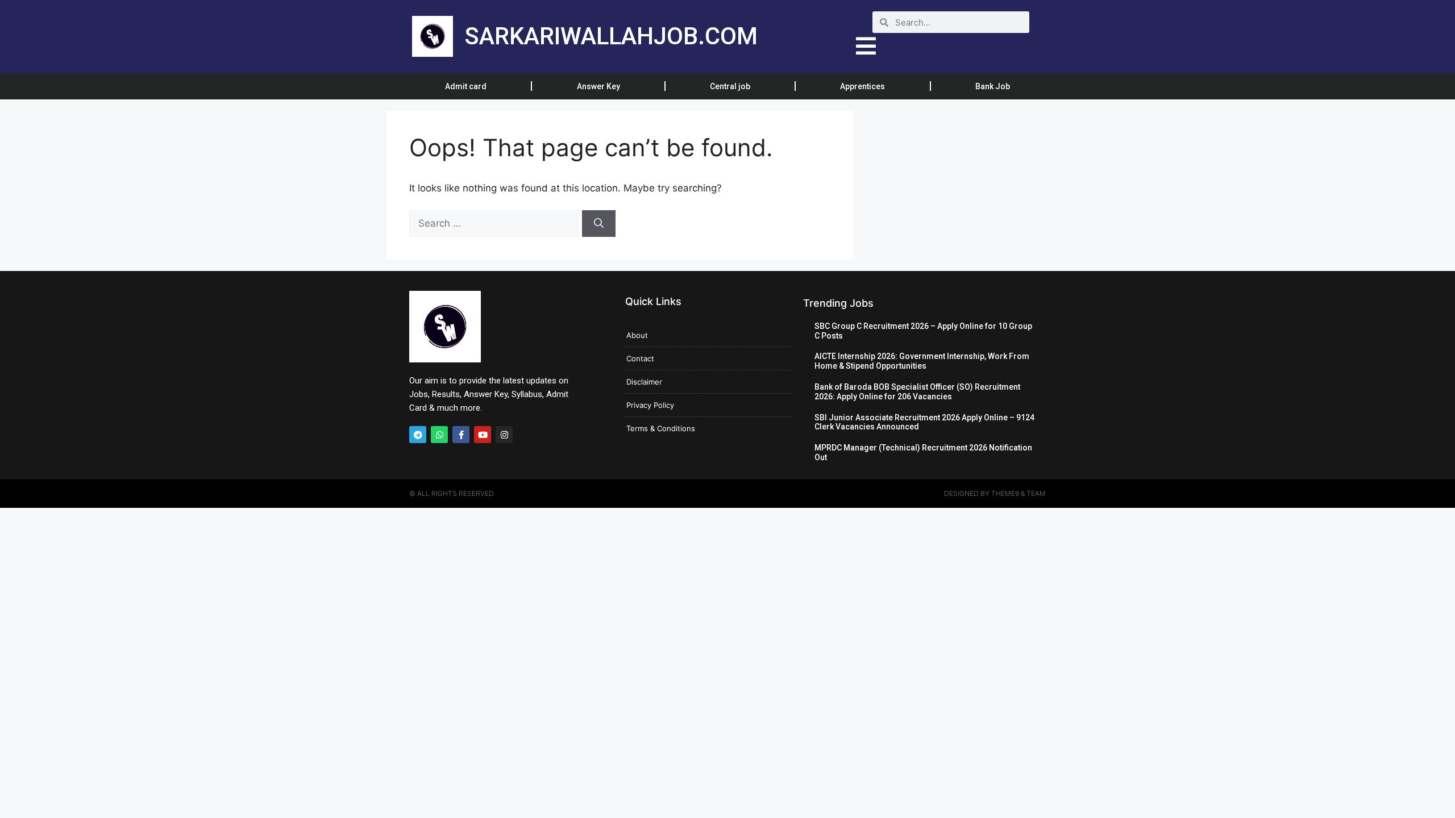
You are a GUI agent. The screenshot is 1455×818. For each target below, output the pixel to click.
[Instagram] (504, 434)
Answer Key (598, 86)
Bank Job (992, 86)
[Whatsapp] (439, 434)
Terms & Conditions (660, 428)
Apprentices (862, 86)
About (637, 335)
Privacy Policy (650, 405)
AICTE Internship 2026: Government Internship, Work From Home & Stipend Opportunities (921, 361)
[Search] (599, 223)
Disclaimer (644, 381)
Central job (730, 86)
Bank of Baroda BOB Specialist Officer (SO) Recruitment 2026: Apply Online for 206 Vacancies (917, 391)
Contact (640, 358)
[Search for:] (495, 223)
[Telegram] (417, 434)
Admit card (466, 86)
